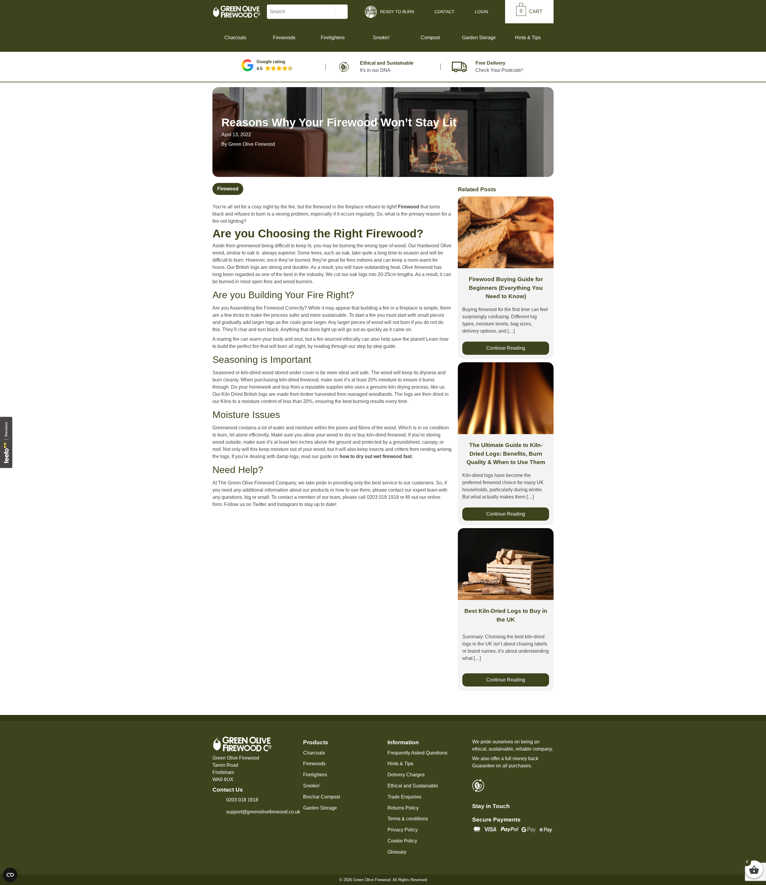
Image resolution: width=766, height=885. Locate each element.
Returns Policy (403, 807)
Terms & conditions (407, 818)
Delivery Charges (406, 774)
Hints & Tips (528, 37)
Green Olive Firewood (251, 144)
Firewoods (314, 763)
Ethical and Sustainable (412, 785)
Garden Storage (320, 807)
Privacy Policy (402, 829)
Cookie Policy (402, 840)
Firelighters (315, 774)
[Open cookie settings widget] (10, 875)
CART (531, 11)
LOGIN (481, 11)
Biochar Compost (321, 796)
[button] (267, 65)
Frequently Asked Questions (417, 752)
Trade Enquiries (404, 796)
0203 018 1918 (242, 799)
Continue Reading (505, 348)
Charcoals (314, 752)
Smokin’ (311, 785)
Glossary (396, 851)
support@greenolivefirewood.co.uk (263, 811)
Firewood (227, 188)
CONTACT (444, 11)
